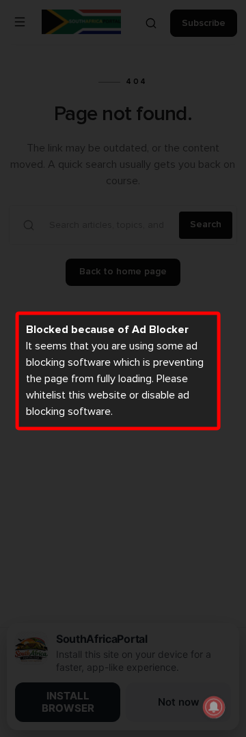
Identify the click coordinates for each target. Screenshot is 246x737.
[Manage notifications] (214, 707)
